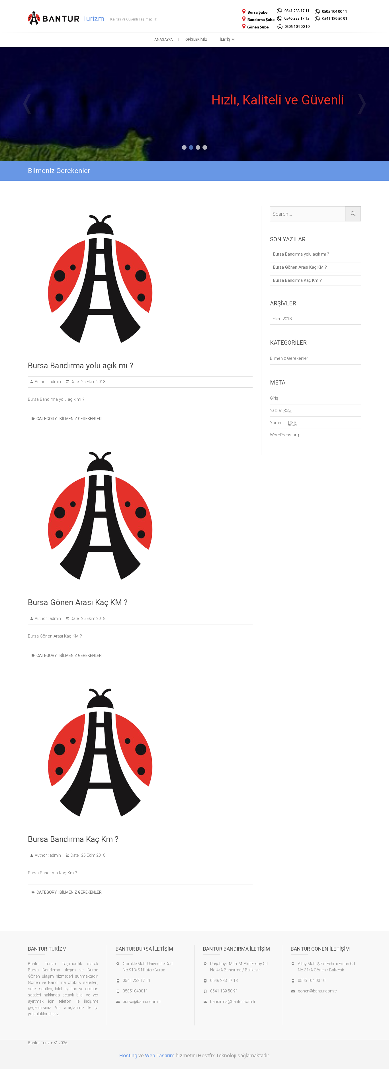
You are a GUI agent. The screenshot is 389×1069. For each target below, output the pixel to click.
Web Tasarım (160, 1055)
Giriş (274, 398)
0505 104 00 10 (311, 980)
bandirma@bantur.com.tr (232, 1001)
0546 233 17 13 (224, 980)
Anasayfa (163, 39)
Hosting (128, 1055)
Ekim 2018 (282, 318)
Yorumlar (283, 422)
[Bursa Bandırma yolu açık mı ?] (140, 279)
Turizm (93, 19)
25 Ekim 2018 (92, 381)
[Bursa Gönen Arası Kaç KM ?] (140, 516)
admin (55, 381)
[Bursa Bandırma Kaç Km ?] (140, 753)
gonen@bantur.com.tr (317, 991)
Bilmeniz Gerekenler (81, 418)
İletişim (227, 39)
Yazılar (281, 410)
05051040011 (135, 991)
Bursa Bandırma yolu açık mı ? (80, 365)
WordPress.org (284, 434)
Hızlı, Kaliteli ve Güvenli (277, 100)
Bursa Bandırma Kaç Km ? (73, 839)
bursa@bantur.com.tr (142, 1001)
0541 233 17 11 (136, 980)
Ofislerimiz (196, 39)
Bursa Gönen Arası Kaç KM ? (78, 602)
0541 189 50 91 (224, 991)
